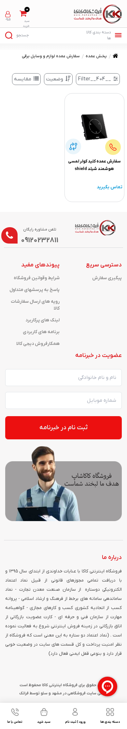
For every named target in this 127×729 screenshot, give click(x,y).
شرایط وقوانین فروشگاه (37, 278)
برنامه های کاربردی (41, 332)
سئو (44, 693)
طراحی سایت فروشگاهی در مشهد (80, 693)
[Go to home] (115, 57)
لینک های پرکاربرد (42, 320)
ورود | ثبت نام (7, 14)
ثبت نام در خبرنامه (63, 428)
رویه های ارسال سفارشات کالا (35, 305)
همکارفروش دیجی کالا (38, 344)
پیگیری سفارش (107, 278)
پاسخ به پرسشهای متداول (34, 290)
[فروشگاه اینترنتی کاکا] (98, 14)
